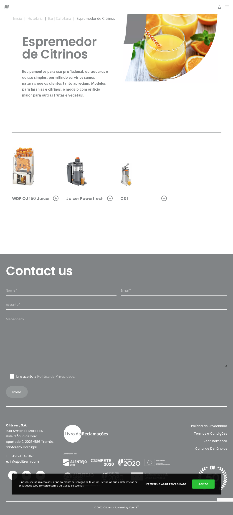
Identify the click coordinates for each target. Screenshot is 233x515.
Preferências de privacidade (166, 484)
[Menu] (226, 7)
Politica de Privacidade (55, 376)
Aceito (203, 484)
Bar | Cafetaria (59, 18)
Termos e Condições (210, 433)
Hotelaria (35, 18)
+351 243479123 (22, 456)
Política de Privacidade (209, 426)
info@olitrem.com (24, 461)
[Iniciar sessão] (218, 7)
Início (17, 18)
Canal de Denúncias (211, 448)
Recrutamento (215, 441)
